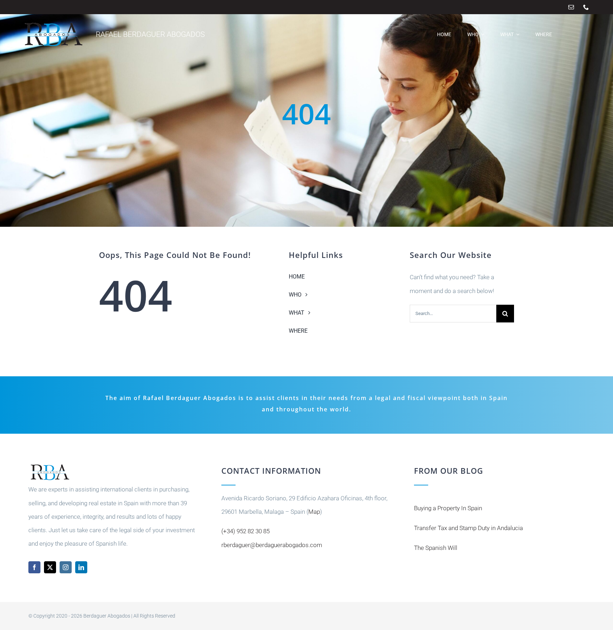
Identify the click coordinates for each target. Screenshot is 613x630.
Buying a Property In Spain (448, 508)
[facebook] (34, 567)
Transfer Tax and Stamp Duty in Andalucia (468, 527)
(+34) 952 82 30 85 (245, 531)
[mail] (571, 7)
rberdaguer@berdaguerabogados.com (271, 545)
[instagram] (66, 567)
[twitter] (50, 567)
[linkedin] (81, 567)
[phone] (586, 7)
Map (314, 511)
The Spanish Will (435, 547)
